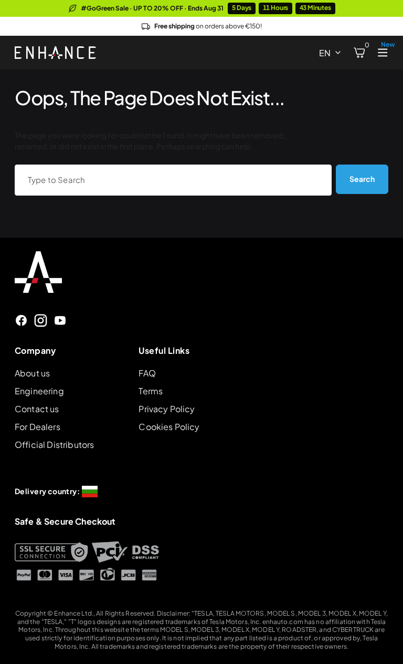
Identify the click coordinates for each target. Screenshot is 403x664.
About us (32, 373)
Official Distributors (54, 444)
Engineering (39, 390)
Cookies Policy (169, 426)
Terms (151, 390)
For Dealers (37, 426)
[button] (359, 52)
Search (362, 178)
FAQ (147, 373)
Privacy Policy (167, 408)
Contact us (37, 408)
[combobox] (173, 180)
